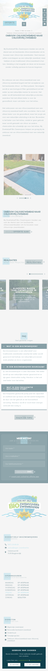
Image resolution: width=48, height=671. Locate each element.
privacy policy (36, 660)
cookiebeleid (23, 660)
